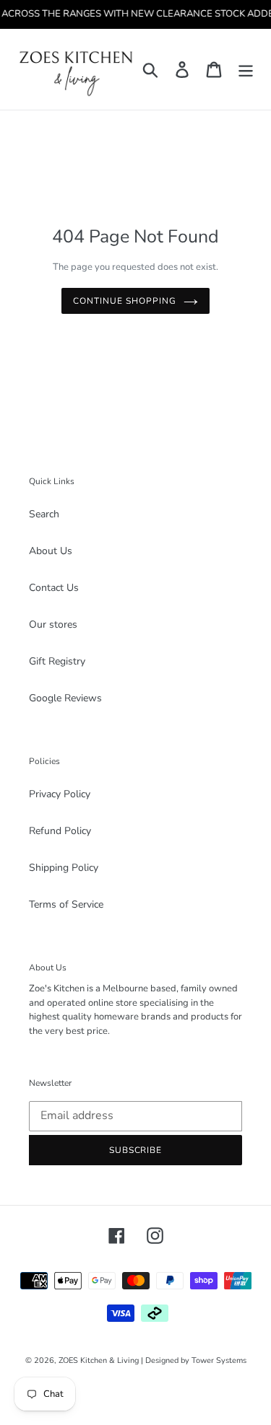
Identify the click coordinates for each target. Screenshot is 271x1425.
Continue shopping (124, 301)
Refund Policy (60, 831)
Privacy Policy (59, 794)
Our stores (53, 624)
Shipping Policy (63, 867)
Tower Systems (219, 1360)
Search (44, 514)
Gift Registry (57, 661)
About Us (50, 551)
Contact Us (54, 588)
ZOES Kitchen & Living (99, 1360)
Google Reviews (65, 698)
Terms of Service (66, 904)
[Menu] (246, 68)
